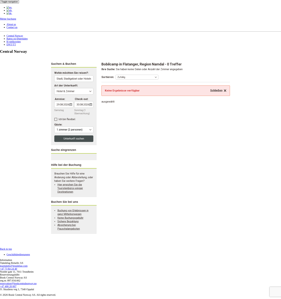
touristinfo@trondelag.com (13, 265)
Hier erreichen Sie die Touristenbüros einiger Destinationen (70, 188)
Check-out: (81, 99)
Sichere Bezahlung (68, 221)
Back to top (6, 249)
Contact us (12, 27)
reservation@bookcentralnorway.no (18, 283)
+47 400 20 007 (8, 286)
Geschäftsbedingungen (18, 254)
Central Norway (15, 35)
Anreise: (60, 99)
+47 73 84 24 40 (8, 268)
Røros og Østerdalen (17, 38)
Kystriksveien (14, 41)
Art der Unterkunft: (66, 85)
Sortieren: (107, 77)
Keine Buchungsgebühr (70, 217)
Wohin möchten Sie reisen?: (71, 73)
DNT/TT (11, 44)
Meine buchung (8, 18)
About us (11, 24)
